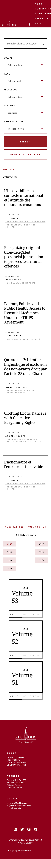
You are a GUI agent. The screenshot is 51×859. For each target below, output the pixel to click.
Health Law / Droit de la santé (22, 339)
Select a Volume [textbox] (15, 65)
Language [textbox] (12, 112)
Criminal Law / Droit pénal (20, 283)
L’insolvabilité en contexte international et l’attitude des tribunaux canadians (23, 197)
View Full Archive (25, 154)
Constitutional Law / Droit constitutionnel (21, 391)
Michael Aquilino (16, 387)
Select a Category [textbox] (16, 97)
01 (11, 614)
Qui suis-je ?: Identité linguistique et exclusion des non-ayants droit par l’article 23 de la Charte (25, 366)
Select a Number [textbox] (15, 81)
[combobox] (25, 65)
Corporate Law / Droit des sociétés (20, 226)
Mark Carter (13, 280)
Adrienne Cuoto (15, 436)
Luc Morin (11, 218)
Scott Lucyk (13, 336)
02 (18, 614)
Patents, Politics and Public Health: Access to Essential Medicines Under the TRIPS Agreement (24, 313)
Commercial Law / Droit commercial (25, 222)
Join (38, 23)
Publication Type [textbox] (16, 128)
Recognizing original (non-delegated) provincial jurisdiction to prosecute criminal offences (23, 256)
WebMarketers (24, 850)
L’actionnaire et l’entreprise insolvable (23, 464)
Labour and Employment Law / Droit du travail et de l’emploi (23, 440)
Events (40, 18)
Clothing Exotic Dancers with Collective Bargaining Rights (25, 417)
